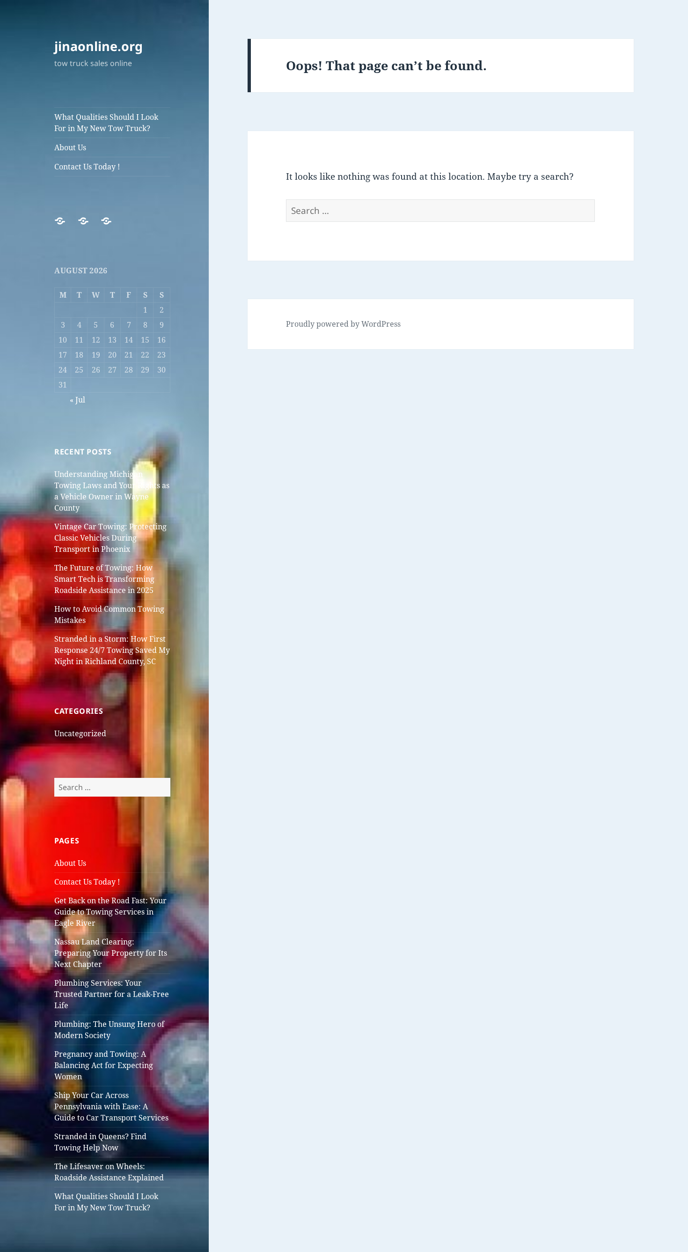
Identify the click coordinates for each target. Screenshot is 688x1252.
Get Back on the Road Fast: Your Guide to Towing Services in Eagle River (110, 911)
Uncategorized (80, 733)
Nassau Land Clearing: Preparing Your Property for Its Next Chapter (110, 953)
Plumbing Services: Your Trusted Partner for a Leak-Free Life (111, 994)
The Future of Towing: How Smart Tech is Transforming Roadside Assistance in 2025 (104, 579)
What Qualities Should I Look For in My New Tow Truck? (106, 122)
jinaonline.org (98, 46)
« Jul (77, 400)
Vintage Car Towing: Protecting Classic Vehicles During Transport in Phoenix (110, 537)
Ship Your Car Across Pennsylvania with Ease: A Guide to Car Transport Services (111, 1106)
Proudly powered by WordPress (343, 324)
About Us (70, 147)
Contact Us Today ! (87, 166)
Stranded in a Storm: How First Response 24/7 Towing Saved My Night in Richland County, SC (112, 650)
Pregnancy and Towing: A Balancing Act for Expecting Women (103, 1065)
